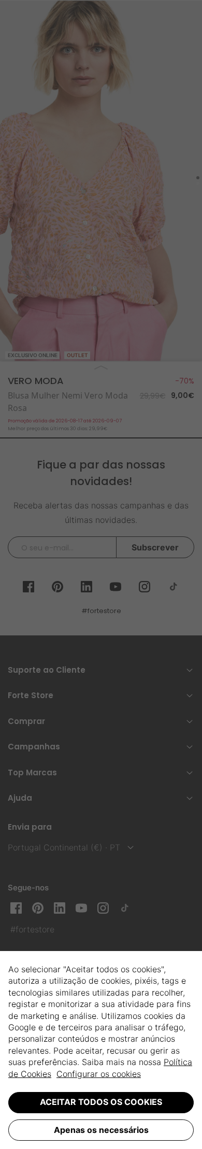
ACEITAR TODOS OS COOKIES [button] (101, 1102)
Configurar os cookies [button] (98, 1074)
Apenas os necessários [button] (101, 1130)
